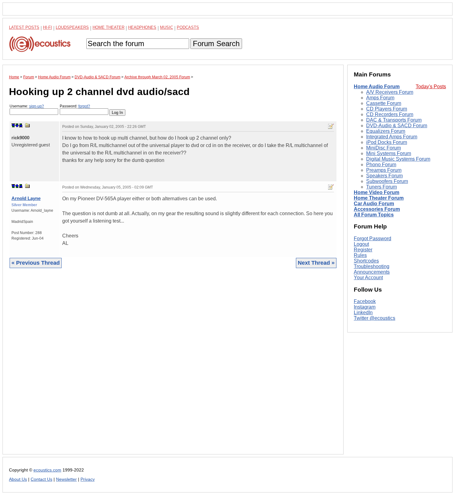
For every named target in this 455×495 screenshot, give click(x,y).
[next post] (17, 125)
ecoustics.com (47, 470)
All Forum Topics (374, 214)
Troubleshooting (371, 266)
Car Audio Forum (374, 203)
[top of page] (13, 125)
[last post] (21, 125)
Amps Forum (380, 97)
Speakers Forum (384, 175)
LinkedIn (363, 312)
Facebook (365, 301)
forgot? (84, 106)
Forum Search (216, 43)
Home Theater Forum (379, 198)
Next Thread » (316, 263)
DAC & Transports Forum (394, 120)
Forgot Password (372, 238)
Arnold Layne (26, 198)
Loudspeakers (72, 27)
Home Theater (108, 27)
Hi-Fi (47, 27)
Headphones (142, 27)
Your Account (368, 277)
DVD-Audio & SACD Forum (396, 125)
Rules (360, 255)
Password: (75, 106)
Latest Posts (24, 27)
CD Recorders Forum (389, 114)
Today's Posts (431, 86)
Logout (361, 244)
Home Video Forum (376, 192)
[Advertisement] (173, 366)
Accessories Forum (377, 209)
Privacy (87, 479)
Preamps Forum (383, 170)
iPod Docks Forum (386, 142)
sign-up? (36, 106)
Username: (27, 106)
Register (363, 249)
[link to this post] (27, 125)
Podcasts (188, 27)
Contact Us (41, 479)
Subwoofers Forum (387, 181)
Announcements (372, 272)
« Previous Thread (35, 263)
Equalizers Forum (385, 131)
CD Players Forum (386, 108)
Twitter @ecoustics (374, 318)
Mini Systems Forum (388, 153)
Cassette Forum (383, 103)
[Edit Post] (331, 126)
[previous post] (17, 186)
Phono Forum (381, 164)
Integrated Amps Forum (391, 136)
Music (166, 27)
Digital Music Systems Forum (398, 159)
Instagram (364, 307)
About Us (18, 479)
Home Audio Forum (377, 86)
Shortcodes (366, 260)
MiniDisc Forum (383, 147)
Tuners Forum (381, 186)
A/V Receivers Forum (389, 92)
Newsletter (66, 479)
